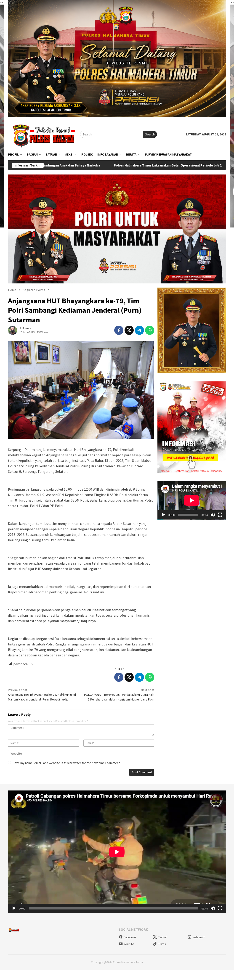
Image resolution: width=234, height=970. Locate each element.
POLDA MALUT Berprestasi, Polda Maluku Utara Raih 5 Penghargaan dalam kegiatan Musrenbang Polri (119, 694)
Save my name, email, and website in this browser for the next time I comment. (66, 763)
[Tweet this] (129, 330)
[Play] (163, 515)
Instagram (199, 937)
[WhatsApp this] (149, 330)
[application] (191, 500)
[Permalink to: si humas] (12, 330)
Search (150, 134)
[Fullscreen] (220, 515)
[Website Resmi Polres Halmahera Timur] (44, 134)
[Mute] (212, 515)
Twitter (162, 937)
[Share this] (118, 330)
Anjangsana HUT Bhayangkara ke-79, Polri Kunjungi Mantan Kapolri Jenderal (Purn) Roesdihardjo (42, 694)
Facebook (130, 937)
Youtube (129, 944)
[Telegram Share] (139, 330)
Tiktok (162, 944)
